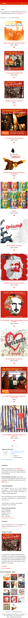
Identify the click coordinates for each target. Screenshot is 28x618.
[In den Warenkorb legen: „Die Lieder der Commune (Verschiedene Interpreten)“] (14, 178)
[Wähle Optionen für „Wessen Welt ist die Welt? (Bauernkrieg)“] (14, 47)
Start (2, 6)
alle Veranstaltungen (7, 459)
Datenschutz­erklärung (17, 611)
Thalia (20, 526)
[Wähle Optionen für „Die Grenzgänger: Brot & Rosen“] (14, 363)
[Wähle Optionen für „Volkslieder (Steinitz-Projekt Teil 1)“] (14, 105)
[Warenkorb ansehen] (22, 3)
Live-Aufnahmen (19, 13)
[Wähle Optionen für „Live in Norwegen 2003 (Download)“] (14, 142)
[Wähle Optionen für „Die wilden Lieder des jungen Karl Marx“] (14, 287)
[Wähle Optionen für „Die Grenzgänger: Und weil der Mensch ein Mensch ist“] (14, 440)
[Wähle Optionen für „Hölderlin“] (14, 215)
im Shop (15, 524)
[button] (25, 3)
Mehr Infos (5, 482)
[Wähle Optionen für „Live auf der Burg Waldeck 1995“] (14, 77)
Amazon (4, 528)
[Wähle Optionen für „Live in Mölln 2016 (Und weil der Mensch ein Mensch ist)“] (14, 401)
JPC (17, 526)
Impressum (8, 611)
